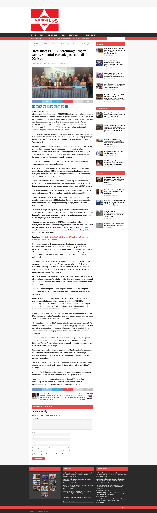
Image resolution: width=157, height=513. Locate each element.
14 (117, 195)
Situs (33, 442)
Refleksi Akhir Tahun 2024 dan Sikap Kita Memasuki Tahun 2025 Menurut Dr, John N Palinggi (111, 473)
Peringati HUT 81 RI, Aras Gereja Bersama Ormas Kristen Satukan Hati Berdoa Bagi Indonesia (113, 63)
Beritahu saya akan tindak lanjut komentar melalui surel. (52, 451)
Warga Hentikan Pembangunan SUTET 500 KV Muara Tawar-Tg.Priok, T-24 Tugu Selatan (114, 213)
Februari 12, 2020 (110, 184)
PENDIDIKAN (53, 35)
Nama (34, 432)
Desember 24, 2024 (102, 476)
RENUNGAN (73, 35)
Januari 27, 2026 (101, 482)
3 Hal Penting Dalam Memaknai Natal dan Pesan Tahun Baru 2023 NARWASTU (113, 162)
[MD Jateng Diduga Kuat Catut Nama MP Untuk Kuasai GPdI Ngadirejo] (99, 191)
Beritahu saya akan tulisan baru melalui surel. (48, 454)
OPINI (63, 35)
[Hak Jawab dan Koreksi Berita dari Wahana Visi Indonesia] (99, 225)
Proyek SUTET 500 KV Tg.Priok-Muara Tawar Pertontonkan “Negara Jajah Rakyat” (114, 85)
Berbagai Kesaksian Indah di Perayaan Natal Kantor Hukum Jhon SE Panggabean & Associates (114, 115)
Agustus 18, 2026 (110, 68)
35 (116, 184)
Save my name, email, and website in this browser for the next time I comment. (59, 448)
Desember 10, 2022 (110, 120)
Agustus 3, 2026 (109, 78)
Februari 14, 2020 (110, 227)
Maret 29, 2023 (38, 63)
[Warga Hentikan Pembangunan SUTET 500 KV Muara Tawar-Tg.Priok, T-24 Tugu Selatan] (99, 213)
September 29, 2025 (110, 195)
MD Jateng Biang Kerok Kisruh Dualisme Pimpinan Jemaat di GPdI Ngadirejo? (114, 202)
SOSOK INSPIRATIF (89, 35)
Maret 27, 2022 (109, 155)
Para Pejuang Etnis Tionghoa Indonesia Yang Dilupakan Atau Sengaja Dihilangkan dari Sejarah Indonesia (114, 51)
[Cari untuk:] (116, 38)
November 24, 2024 (102, 502)
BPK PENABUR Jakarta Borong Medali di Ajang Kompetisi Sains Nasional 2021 (110, 493)
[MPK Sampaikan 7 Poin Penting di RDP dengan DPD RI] (52, 488)
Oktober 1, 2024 (109, 134)
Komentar (35, 418)
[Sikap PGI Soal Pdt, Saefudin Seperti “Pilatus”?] (99, 153)
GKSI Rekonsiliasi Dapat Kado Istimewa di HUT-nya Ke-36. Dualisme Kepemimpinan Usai (111, 499)
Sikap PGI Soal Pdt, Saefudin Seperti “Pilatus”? (113, 152)
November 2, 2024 (102, 490)
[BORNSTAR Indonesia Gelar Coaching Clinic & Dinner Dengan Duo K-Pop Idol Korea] (99, 75)
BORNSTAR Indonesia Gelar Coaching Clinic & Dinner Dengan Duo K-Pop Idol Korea (114, 75)
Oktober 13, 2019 (109, 146)
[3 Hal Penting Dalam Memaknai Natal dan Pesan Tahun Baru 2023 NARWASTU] (99, 163)
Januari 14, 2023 (109, 166)
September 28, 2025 (110, 206)
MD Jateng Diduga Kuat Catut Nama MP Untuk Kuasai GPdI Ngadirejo (114, 191)
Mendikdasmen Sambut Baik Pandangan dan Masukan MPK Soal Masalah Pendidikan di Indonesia (110, 487)
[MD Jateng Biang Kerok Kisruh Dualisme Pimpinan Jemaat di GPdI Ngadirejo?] (99, 202)
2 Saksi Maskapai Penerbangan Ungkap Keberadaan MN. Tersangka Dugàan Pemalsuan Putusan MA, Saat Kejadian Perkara (114, 129)
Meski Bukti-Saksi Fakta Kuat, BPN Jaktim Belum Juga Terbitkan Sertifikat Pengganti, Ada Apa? (110, 479)
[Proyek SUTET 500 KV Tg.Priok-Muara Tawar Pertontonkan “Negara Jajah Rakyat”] (99, 86)
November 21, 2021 (102, 496)
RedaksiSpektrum (50, 63)
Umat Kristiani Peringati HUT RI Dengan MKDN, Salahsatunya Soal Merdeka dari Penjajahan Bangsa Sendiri (114, 97)
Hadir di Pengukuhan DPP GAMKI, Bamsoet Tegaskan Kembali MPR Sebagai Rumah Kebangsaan (114, 142)
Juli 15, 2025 (108, 218)
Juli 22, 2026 (108, 89)
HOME (33, 35)
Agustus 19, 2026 (110, 55)
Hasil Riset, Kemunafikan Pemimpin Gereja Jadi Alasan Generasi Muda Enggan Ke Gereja (114, 180)
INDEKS (124, 507)
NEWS (42, 35)
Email (34, 437)
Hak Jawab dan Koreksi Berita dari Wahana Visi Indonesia (114, 224)
